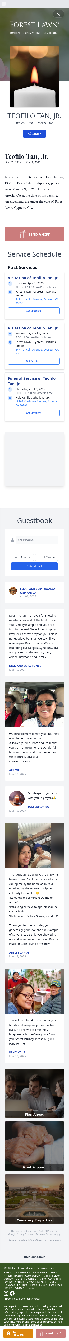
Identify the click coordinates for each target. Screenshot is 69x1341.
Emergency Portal (30, 1298)
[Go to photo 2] (32, 724)
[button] (34, 704)
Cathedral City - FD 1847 (38, 1275)
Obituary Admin (34, 1257)
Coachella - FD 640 (36, 1278)
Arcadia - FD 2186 (13, 1275)
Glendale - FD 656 (46, 1281)
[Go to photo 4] (37, 724)
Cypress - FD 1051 (24, 1281)
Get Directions (33, 310)
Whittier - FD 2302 (24, 1288)
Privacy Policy (23, 1234)
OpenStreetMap (38, 1240)
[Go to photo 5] (39, 724)
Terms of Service (45, 1234)
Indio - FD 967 (39, 1285)
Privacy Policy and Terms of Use (27, 1321)
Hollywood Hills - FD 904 (17, 1285)
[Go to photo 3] (34, 724)
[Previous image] (8, 704)
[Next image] (60, 704)
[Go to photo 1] (30, 725)
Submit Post (34, 566)
